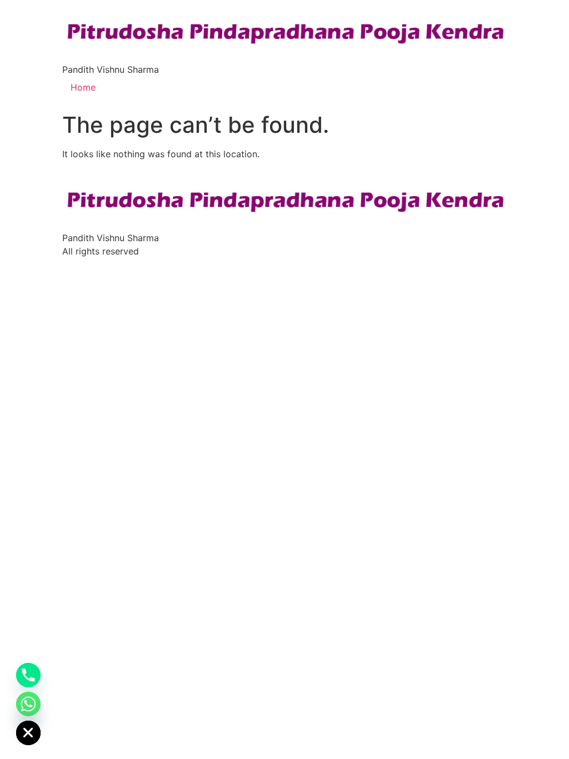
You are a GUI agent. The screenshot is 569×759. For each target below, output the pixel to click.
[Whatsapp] (28, 704)
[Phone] (28, 675)
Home (83, 87)
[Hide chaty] (28, 733)
